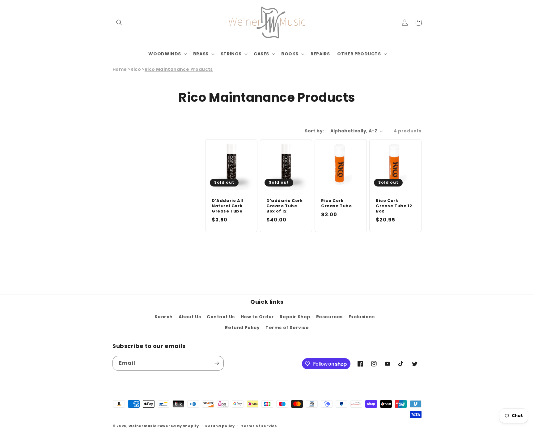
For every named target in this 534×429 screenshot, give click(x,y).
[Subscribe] (216, 363)
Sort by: (314, 131)
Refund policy (220, 425)
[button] (119, 22)
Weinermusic (142, 425)
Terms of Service (287, 327)
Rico (135, 69)
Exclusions (362, 317)
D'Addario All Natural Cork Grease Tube (227, 206)
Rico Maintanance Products (179, 69)
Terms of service (259, 425)
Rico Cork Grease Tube (336, 203)
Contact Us (221, 317)
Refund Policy (242, 327)
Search (164, 317)
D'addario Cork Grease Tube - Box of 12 (284, 206)
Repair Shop (295, 317)
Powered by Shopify (178, 425)
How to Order (257, 317)
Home (119, 69)
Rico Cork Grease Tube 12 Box (394, 206)
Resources (329, 317)
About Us (190, 317)
